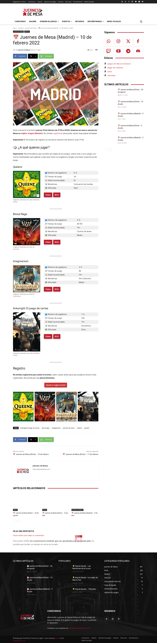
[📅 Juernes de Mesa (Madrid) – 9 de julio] (85, 501)
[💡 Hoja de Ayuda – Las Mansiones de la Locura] (65, 569)
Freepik (57, 638)
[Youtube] (135, 1)
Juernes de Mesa (31, 28)
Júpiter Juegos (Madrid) (32, 133)
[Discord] (142, 1)
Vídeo (48, 194)
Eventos (21, 28)
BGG (57, 194)
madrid (79, 428)
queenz (86, 428)
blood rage (45, 428)
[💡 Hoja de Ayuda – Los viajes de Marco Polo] (65, 580)
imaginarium (56, 428)
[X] (118, 619)
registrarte (58, 133)
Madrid (27, 31)
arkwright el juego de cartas (29, 428)
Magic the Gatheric (115, 67)
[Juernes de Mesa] (14, 50)
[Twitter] (125, 1)
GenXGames (17, 296)
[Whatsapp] (108, 41)
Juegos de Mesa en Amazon (119, 63)
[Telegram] (139, 1)
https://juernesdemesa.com (41, 469)
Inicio (15, 28)
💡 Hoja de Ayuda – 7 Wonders (84, 589)
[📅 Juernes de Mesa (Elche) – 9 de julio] (110, 128)
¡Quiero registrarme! (55, 385)
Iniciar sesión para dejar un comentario (28, 535)
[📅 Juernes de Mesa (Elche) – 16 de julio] (55, 501)
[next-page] (18, 520)
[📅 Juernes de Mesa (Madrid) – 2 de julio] (110, 140)
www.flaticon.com (19, 641)
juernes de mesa (68, 428)
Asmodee (16, 249)
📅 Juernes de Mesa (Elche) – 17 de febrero (80, 454)
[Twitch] (132, 1)
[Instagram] (122, 1)
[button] (141, 21)
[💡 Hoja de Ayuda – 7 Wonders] (65, 592)
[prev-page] (14, 520)
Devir (109, 71)
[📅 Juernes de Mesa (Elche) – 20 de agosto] (26, 501)
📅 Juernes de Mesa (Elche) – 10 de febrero (31, 454)
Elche (15, 510)
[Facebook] (129, 1)
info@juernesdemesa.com (79, 628)
